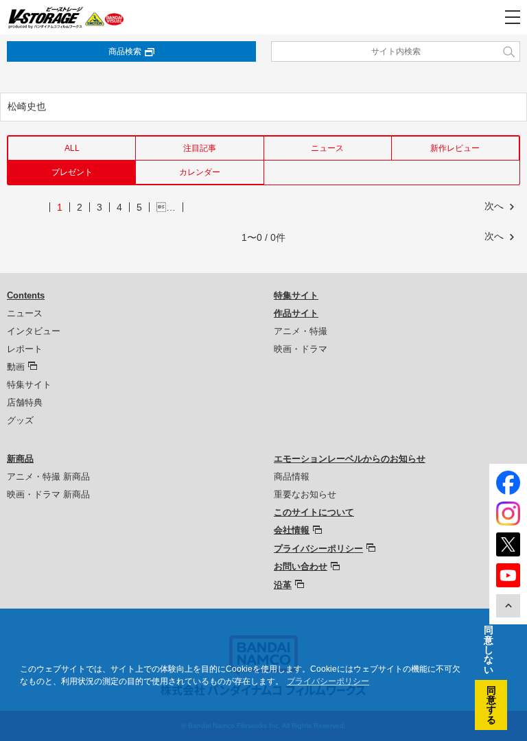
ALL (72, 148)
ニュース (327, 148)
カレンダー (199, 172)
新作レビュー (455, 148)
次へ (494, 205)
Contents (26, 295)
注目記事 (199, 148)
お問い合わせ (300, 566)
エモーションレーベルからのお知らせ (349, 459)
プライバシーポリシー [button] (328, 681)
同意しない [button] (488, 649)
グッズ (20, 420)
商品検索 (124, 51)
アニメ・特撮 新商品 (48, 476)
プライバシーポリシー (318, 548)
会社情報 (291, 530)
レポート (25, 349)
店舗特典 (25, 402)
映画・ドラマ (300, 349)
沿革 (283, 585)
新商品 (20, 459)
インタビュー (33, 331)
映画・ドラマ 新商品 (48, 494)
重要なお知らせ (305, 494)
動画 (16, 367)
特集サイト (29, 384)
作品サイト (296, 313)
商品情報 (291, 476)
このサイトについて (314, 512)
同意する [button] (491, 705)
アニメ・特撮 (300, 331)
